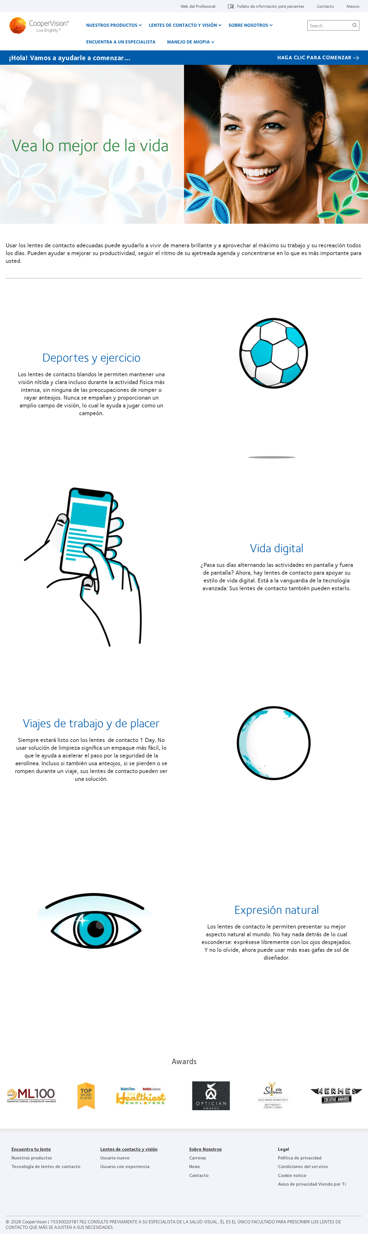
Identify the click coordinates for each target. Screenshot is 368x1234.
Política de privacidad (299, 1157)
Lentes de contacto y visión (183, 25)
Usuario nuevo (114, 1157)
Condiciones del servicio (303, 1166)
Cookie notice (292, 1175)
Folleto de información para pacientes (270, 6)
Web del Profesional (198, 6)
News (194, 1166)
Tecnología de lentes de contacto (46, 1166)
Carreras (197, 1157)
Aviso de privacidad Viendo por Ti (312, 1183)
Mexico (352, 6)
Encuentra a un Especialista (121, 41)
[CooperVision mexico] (41, 25)
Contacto (325, 6)
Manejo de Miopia (188, 41)
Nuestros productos (111, 25)
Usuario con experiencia (125, 1166)
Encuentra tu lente (31, 1149)
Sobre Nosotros (248, 25)
